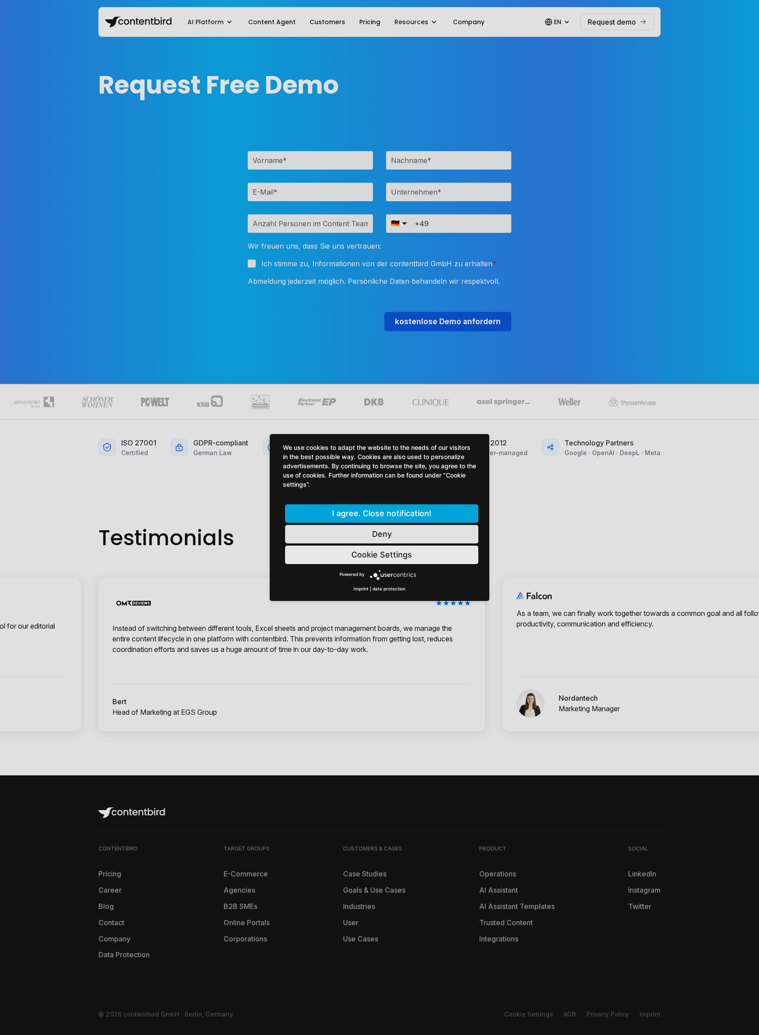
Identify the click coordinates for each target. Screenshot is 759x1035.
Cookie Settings (381, 554)
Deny (382, 534)
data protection (388, 588)
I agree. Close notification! (381, 513)
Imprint (361, 588)
